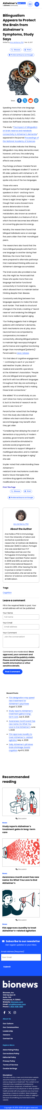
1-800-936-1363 (16, 1006)
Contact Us (8, 1038)
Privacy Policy (9, 1061)
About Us (7, 1019)
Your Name (8, 613)
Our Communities (11, 1027)
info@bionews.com (17, 1004)
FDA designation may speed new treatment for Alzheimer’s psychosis (21, 700)
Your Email (7, 622)
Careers (6, 1035)
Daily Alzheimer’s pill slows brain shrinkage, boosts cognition (21, 747)
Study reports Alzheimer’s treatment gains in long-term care (21, 714)
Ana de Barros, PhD (16, 42)
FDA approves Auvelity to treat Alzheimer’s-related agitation (21, 737)
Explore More (8, 1045)
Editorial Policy (9, 1057)
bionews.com (17, 1002)
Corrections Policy (11, 1053)
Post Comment (12, 671)
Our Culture (8, 1023)
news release (23, 353)
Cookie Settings (10, 1068)
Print (28, 50)
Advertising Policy (11, 1050)
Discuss (16, 50)
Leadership (8, 1031)
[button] (30, 4)
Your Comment (10, 632)
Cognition (7, 592)
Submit (7, 966)
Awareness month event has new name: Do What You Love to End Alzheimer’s (22, 724)
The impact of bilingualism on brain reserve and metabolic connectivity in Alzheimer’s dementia (20, 131)
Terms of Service (10, 1065)
